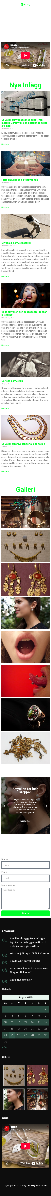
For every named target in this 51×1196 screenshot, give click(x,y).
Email (4, 872)
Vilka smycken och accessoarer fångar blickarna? (24, 313)
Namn (4, 859)
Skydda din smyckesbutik (16, 242)
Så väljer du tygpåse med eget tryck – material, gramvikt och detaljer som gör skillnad (24, 122)
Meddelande (8, 885)
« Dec (5, 1047)
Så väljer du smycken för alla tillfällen (23, 443)
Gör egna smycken (12, 380)
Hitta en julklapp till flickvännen (19, 179)
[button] (4, 805)
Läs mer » (5, 144)
